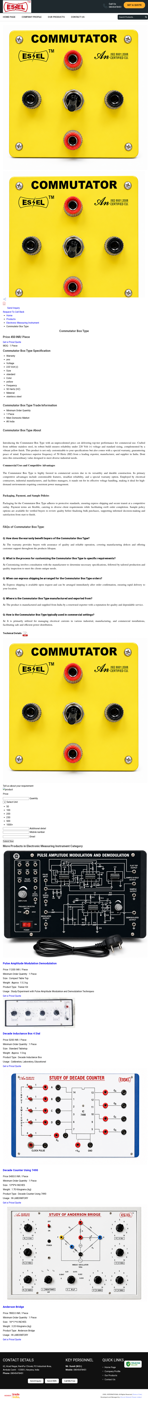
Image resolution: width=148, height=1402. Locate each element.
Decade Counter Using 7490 (20, 1170)
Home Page (9, 17)
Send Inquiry (13, 308)
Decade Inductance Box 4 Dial (21, 1033)
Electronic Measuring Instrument (22, 322)
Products (11, 319)
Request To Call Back (13, 311)
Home (9, 315)
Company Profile (32, 17)
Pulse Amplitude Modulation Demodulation (30, 963)
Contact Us (77, 17)
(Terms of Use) (137, 1394)
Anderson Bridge (13, 1306)
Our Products (56, 17)
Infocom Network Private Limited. (131, 1397)
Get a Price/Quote (12, 342)
